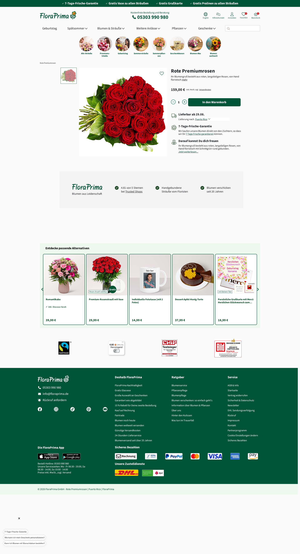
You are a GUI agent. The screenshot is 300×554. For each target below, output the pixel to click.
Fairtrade (119, 415)
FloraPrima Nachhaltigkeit (128, 385)
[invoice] (126, 456)
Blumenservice (179, 385)
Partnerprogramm (237, 430)
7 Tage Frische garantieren (200, 134)
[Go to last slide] (42, 289)
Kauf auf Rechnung (125, 410)
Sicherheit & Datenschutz (241, 400)
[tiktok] (72, 409)
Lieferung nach (186, 119)
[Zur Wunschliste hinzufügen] (163, 72)
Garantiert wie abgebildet (128, 400)
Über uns (176, 410)
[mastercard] (195, 456)
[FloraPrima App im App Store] (48, 456)
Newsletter (233, 405)
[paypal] (173, 456)
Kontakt (232, 425)
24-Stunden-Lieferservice (128, 435)
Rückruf (232, 415)
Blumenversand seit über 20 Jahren (133, 440)
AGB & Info (233, 385)
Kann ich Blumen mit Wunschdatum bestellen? (25, 543)
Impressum (234, 420)
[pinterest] (89, 409)
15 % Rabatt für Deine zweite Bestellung (135, 405)
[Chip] (169, 348)
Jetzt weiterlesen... (188, 151)
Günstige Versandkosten (127, 430)
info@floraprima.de (55, 394)
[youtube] (105, 409)
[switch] (116, 351)
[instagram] (56, 409)
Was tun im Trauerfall (183, 420)
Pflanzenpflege (179, 390)
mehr (185, 79)
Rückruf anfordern (55, 400)
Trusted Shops (133, 191)
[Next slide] (257, 289)
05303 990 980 (152, 17)
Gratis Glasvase (123, 390)
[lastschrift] (151, 456)
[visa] (215, 456)
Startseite (233, 390)
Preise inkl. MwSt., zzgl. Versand (54, 472)
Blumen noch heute (125, 420)
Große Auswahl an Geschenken (131, 395)
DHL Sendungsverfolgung (241, 410)
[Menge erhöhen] (184, 102)
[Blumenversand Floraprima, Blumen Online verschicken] (58, 19)
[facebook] (40, 409)
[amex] (235, 456)
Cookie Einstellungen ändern (243, 435)
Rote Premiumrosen (48, 63)
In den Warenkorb (214, 102)
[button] (14, 522)
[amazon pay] (253, 456)
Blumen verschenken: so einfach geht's (192, 400)
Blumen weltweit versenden (129, 425)
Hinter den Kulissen (182, 415)
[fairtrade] (64, 348)
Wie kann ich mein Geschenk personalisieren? (25, 537)
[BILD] (228, 348)
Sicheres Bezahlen (237, 440)
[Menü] (123, 343)
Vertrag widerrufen (238, 395)
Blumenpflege (179, 395)
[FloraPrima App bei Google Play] (71, 456)
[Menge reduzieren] (173, 102)
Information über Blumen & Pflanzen (191, 405)
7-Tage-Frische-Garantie (16, 532)
